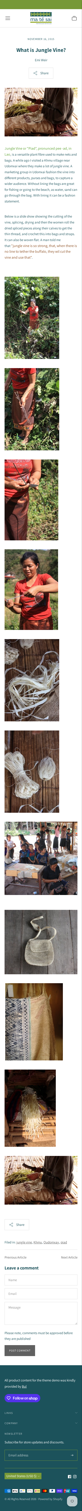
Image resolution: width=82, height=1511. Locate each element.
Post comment (20, 1350)
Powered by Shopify (50, 1499)
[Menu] (8, 18)
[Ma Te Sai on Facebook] (69, 1477)
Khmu (37, 1242)
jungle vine (24, 1242)
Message (14, 1302)
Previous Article (15, 1257)
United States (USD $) (21, 1476)
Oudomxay (51, 1242)
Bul (24, 1386)
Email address (17, 1450)
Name (12, 1275)
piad (64, 1242)
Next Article (69, 1257)
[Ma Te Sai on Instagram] (75, 1477)
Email (12, 1288)
